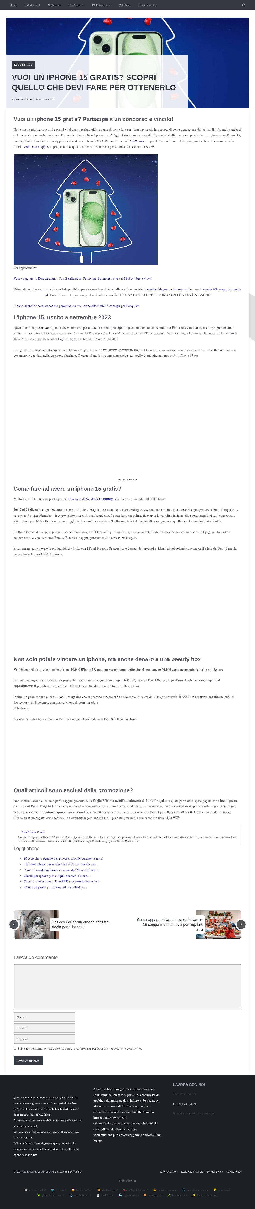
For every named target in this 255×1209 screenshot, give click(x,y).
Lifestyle (23, 64)
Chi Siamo (125, 5)
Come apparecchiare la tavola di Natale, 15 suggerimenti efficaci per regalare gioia (170, 924)
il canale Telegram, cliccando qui (166, 289)
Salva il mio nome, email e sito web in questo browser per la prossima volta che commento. (80, 1048)
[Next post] (241, 924)
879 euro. (138, 141)
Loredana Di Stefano (70, 1171)
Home (13, 5)
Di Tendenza (99, 5)
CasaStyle (74, 5)
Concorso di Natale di (90, 499)
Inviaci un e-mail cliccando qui (194, 1113)
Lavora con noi (147, 5)
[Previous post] (14, 924)
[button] (244, 5)
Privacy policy (215, 1171)
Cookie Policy (233, 1171)
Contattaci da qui (184, 1093)
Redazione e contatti (192, 1171)
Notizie (52, 5)
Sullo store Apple (36, 146)
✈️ (195, 1190)
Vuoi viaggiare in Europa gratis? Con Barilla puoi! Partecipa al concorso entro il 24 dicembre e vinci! (83, 278)
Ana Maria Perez (23, 99)
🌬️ (128, 1195)
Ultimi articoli (32, 5)
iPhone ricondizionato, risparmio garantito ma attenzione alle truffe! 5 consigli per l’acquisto (76, 305)
